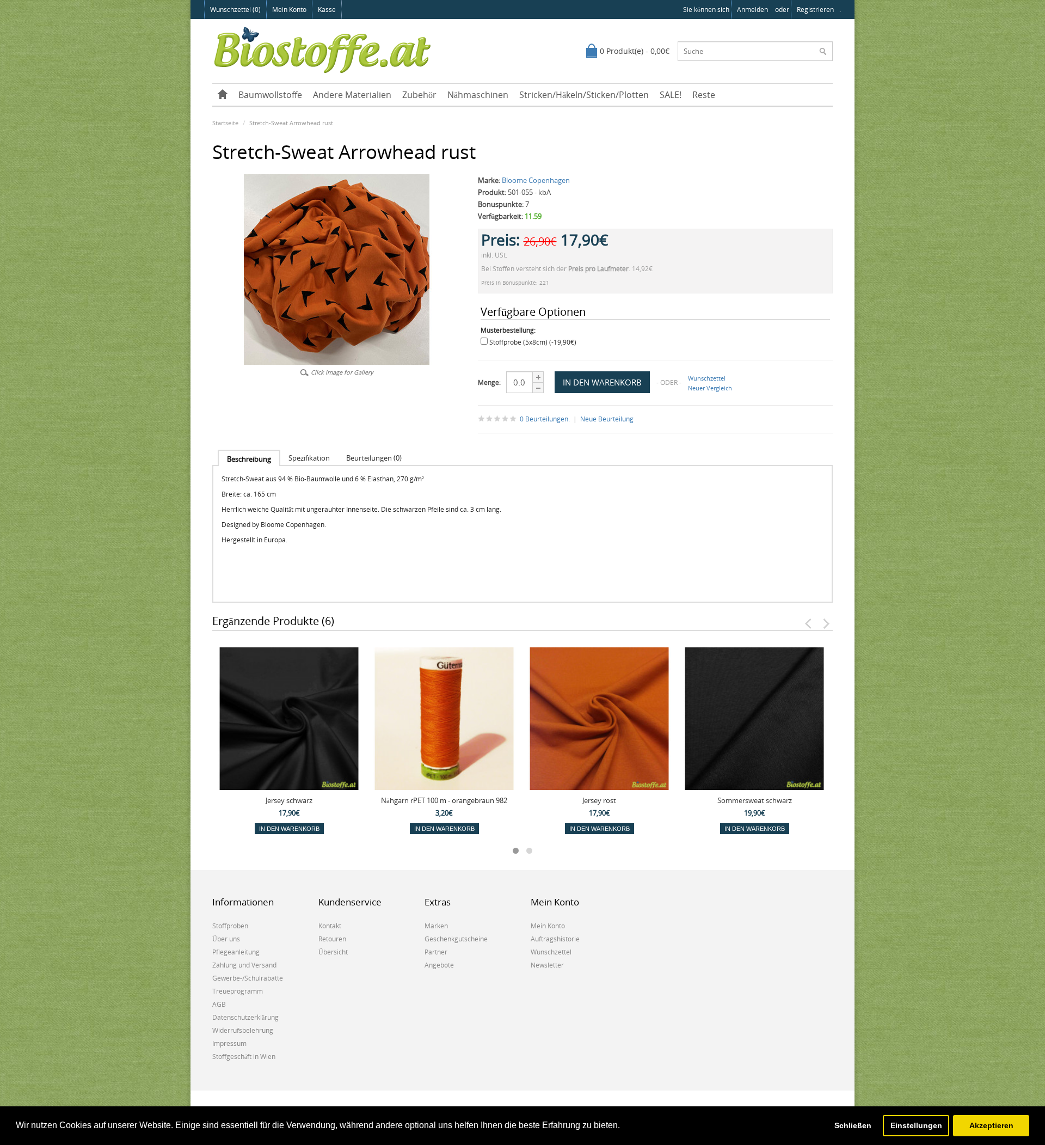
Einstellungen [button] (916, 1125)
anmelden (752, 9)
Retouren (332, 939)
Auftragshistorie (555, 939)
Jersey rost (599, 800)
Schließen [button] (852, 1125)
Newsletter (547, 965)
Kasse (327, 9)
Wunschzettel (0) (235, 9)
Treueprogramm (237, 991)
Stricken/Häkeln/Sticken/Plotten (584, 95)
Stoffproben (230, 925)
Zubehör (419, 95)
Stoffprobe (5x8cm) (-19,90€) (532, 342)
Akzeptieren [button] (991, 1125)
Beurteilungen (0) (374, 458)
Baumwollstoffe (270, 95)
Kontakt (329, 925)
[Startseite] (222, 95)
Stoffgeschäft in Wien (243, 1056)
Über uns (226, 939)
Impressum (229, 1043)
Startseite (225, 123)
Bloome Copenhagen (536, 180)
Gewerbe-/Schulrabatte (247, 978)
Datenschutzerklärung (245, 1017)
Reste (703, 95)
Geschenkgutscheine (456, 939)
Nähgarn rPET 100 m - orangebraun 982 (444, 800)
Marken (436, 925)
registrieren (815, 9)
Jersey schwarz (289, 800)
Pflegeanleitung (236, 952)
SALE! (670, 95)
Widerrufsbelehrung (242, 1030)
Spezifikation (309, 458)
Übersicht (333, 952)
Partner (436, 952)
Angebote (439, 965)
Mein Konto (289, 9)
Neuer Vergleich (710, 388)
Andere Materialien (352, 95)
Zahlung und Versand (244, 965)
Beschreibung (249, 459)
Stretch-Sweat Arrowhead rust (291, 123)
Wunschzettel (707, 378)
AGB (219, 1004)
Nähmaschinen (477, 95)
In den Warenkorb (289, 828)
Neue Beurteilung (607, 419)
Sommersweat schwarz (754, 800)
